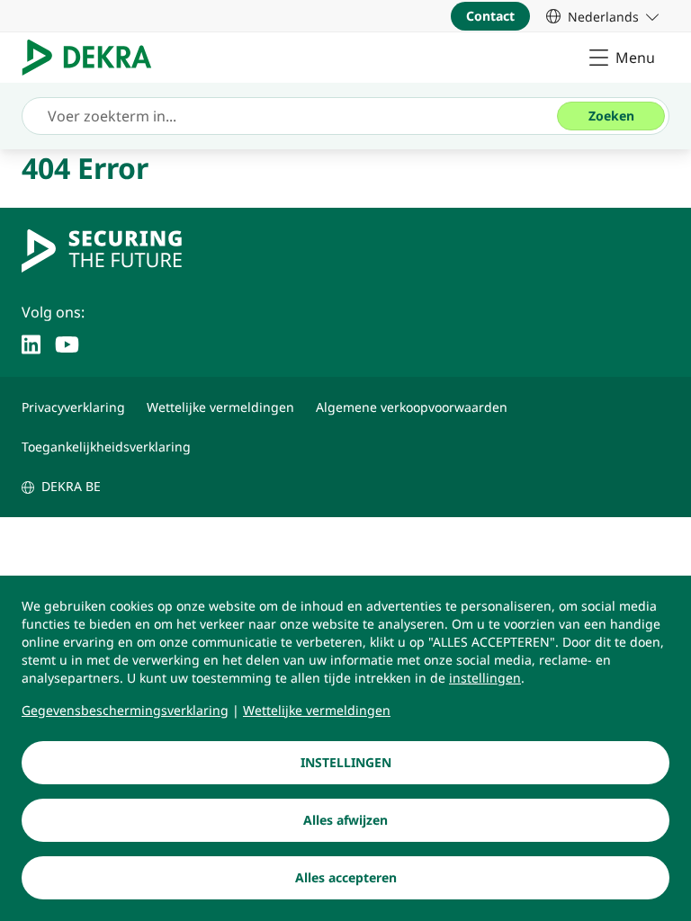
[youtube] (67, 342)
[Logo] (94, 57)
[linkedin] (31, 342)
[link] (602, 16)
